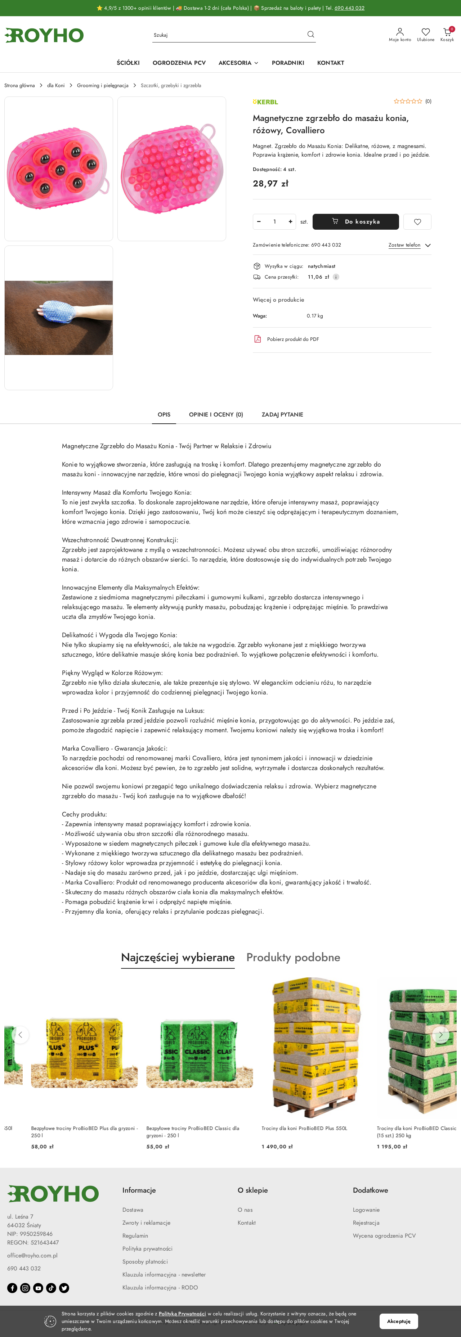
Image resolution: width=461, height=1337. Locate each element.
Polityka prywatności (147, 1248)
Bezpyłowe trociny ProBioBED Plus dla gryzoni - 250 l (57, 1132)
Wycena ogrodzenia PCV (384, 1236)
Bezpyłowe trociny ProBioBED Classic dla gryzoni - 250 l (166, 1132)
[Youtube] (38, 1288)
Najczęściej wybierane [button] (178, 957)
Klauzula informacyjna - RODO (160, 1287)
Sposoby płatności (145, 1261)
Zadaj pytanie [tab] (282, 414)
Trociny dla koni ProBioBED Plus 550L (277, 1128)
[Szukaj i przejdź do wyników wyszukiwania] (311, 35)
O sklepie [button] (253, 1190)
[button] (58, 168)
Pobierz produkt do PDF (293, 339)
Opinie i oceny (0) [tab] (216, 414)
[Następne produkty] (440, 1035)
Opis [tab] (164, 414)
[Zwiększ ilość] (290, 221)
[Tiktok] (51, 1288)
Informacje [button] (139, 1190)
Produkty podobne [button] (293, 957)
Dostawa (132, 1210)
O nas (245, 1210)
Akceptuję (399, 1321)
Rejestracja (366, 1223)
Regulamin (135, 1236)
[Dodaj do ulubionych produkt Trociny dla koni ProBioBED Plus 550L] (333, 985)
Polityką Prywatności (182, 1313)
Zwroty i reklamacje (146, 1223)
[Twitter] (64, 1288)
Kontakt (247, 1223)
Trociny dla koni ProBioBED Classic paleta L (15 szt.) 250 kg (399, 1132)
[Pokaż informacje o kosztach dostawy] (336, 277)
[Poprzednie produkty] (20, 1035)
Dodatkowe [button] (370, 1190)
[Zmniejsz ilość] (258, 221)
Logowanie (366, 1210)
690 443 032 (349, 8)
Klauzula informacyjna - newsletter (164, 1274)
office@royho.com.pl (32, 1255)
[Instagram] (25, 1288)
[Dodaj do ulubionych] (417, 222)
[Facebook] (12, 1288)
